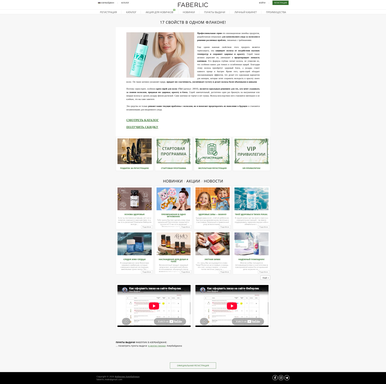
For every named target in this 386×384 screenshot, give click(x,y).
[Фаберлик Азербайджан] (193, 6)
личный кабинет (245, 12)
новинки (189, 12)
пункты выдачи (214, 12)
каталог (131, 12)
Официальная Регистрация (193, 365)
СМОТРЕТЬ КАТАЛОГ (142, 120)
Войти (262, 3)
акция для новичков (160, 12)
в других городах (157, 345)
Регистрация (280, 3)
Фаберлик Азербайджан (127, 376)
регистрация (108, 12)
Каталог (125, 3)
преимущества (276, 12)
